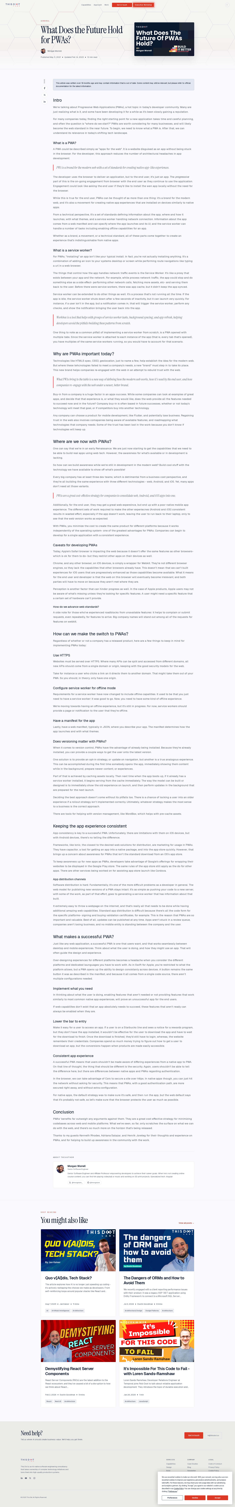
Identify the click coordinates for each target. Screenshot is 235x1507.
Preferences (172, 1498)
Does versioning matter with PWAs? (79, 741)
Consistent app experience (73, 1056)
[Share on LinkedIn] (44, 101)
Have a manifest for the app (74, 721)
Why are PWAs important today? (83, 353)
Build (168, 1471)
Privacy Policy (213, 1467)
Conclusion (63, 1112)
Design (169, 1467)
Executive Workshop (143, 5)
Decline (195, 1498)
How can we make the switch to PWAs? (90, 634)
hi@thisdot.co (213, 1435)
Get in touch (122, 5)
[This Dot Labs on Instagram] (34, 1478)
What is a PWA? (64, 143)
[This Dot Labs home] (12, 5)
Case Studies (192, 1464)
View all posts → (186, 1223)
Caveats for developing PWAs (75, 545)
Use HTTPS (61, 655)
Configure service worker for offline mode (84, 688)
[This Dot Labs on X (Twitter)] (30, 1478)
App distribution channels (69, 879)
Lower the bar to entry (69, 1021)
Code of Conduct (215, 1464)
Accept (217, 1498)
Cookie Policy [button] (179, 1489)
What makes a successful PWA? (83, 936)
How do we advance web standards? (76, 607)
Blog (189, 1467)
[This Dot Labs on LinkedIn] (22, 1478)
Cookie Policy (213, 1471)
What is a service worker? (72, 250)
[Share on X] (44, 95)
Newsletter (191, 1471)
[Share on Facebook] (44, 88)
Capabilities (86, 5)
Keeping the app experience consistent (90, 826)
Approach (98, 5)
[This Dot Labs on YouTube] (26, 1478)
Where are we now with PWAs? (82, 441)
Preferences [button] (172, 1491)
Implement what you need (73, 988)
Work (106, 5)
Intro (57, 100)
